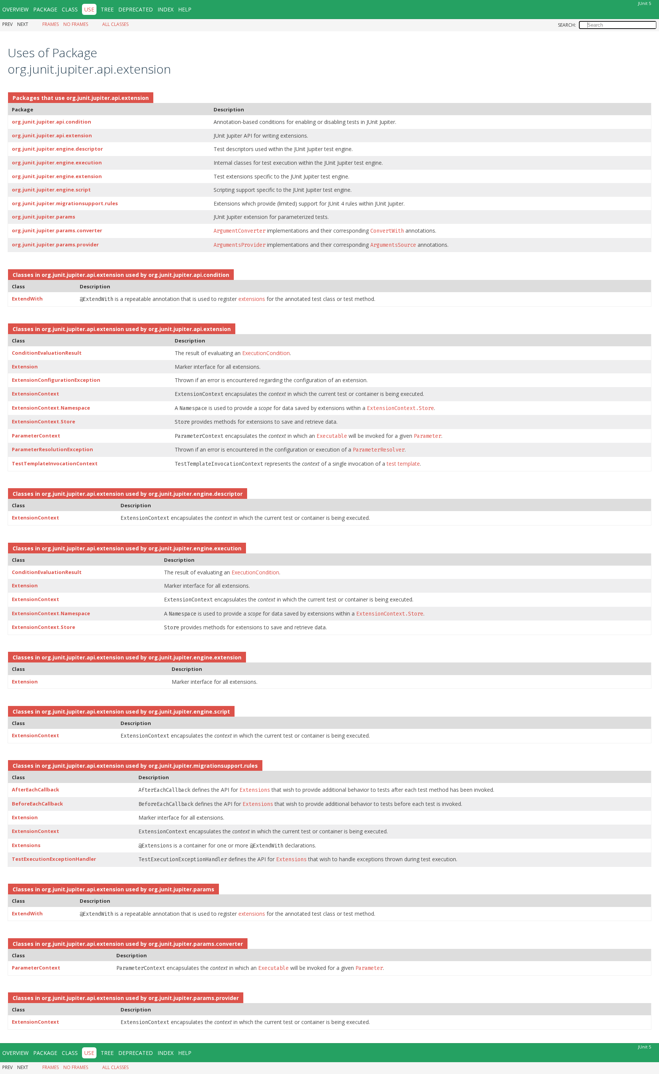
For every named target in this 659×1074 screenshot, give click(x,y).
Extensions (26, 845)
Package (45, 9)
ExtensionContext (35, 393)
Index (166, 9)
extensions (251, 298)
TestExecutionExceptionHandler (54, 858)
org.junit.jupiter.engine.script (51, 189)
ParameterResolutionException (52, 449)
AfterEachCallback (35, 789)
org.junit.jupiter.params (43, 216)
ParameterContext (36, 435)
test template (403, 463)
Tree (107, 9)
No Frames (75, 24)
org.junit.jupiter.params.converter (57, 230)
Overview (15, 9)
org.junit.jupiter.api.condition (51, 121)
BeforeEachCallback (37, 803)
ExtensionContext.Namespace (51, 407)
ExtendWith (27, 298)
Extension (25, 366)
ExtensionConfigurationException (56, 379)
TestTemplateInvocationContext (55, 463)
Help (184, 9)
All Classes (115, 24)
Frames (50, 24)
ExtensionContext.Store (43, 421)
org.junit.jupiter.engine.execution (57, 162)
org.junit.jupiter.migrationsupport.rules (65, 203)
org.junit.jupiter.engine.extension (57, 176)
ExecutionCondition (266, 353)
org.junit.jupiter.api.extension (107, 97)
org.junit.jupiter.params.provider (55, 244)
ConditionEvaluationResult (47, 352)
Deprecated (135, 9)
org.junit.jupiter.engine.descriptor (57, 148)
